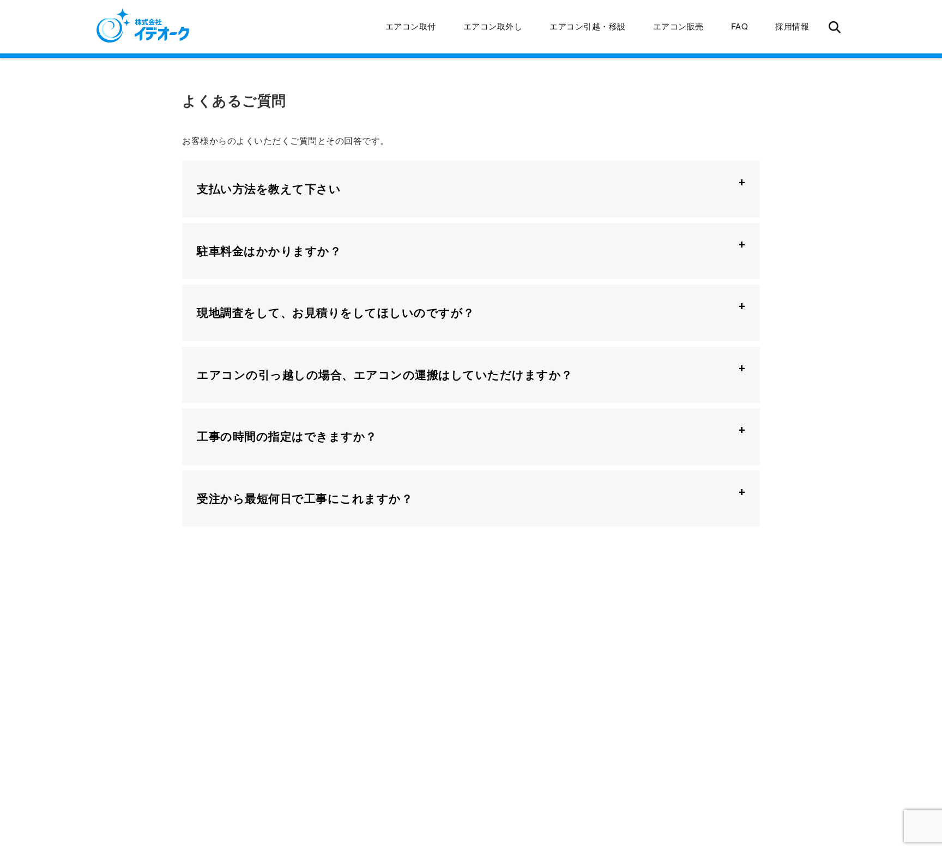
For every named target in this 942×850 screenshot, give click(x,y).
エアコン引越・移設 (588, 26)
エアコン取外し (493, 26)
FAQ (739, 26)
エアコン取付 (410, 26)
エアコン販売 (678, 26)
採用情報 (792, 26)
